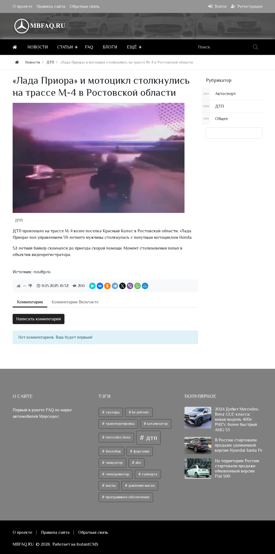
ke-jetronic (140, 412)
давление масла (141, 485)
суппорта (149, 474)
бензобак (113, 451)
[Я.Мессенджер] (92, 286)
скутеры (112, 412)
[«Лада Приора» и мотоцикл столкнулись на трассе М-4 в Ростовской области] (98, 158)
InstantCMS (87, 544)
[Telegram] (115, 286)
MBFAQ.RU (23, 544)
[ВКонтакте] (100, 286)
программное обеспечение (127, 497)
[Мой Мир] (145, 286)
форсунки (141, 451)
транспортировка (120, 424)
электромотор (117, 474)
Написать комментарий (38, 319)
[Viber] (130, 286)
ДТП (19, 220)
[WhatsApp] (137, 286)
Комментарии (30, 302)
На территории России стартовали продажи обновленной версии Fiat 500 (237, 468)
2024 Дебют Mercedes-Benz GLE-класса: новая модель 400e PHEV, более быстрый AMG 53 (237, 419)
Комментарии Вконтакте (75, 302)
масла (110, 485)
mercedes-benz (118, 437)
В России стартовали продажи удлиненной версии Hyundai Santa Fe (238, 445)
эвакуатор (114, 463)
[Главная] (16, 47)
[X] (122, 286)
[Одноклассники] (107, 286)
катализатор (157, 424)
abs (138, 463)
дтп (150, 437)
